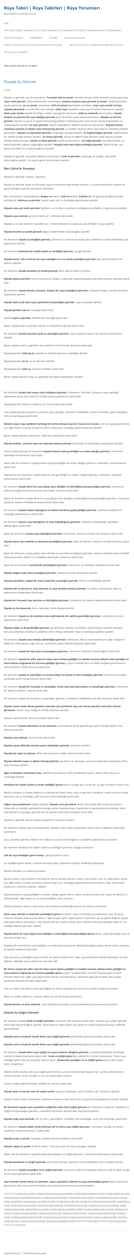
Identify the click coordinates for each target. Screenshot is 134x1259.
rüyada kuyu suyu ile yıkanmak (103, 1205)
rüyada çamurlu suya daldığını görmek (22, 1197)
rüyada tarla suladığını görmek (61, 1220)
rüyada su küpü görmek (80, 1217)
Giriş (6, 23)
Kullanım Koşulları (74, 37)
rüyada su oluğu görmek (105, 1217)
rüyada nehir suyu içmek (37, 1209)
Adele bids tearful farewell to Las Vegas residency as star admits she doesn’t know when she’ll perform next (62, 30)
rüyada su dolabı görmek (74, 1213)
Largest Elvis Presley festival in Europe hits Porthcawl (33, 45)
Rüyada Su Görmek (20, 81)
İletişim (53, 37)
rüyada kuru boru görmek (50, 1205)
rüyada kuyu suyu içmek (75, 1205)
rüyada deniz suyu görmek (81, 1197)
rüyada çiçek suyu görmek (54, 1197)
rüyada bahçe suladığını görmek (89, 1193)
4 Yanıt (7, 89)
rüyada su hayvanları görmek (101, 1213)
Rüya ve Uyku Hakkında (16, 52)
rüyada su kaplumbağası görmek (26, 1217)
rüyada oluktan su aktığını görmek (66, 1209)
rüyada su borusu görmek (25, 1213)
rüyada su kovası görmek (55, 1217)
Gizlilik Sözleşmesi (13, 37)
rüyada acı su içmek (25, 1193)
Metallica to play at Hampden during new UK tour (96, 45)
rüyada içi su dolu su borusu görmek (98, 1201)
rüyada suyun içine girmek (32, 1220)
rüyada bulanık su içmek (117, 1193)
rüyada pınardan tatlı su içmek (98, 1209)
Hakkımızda (36, 37)
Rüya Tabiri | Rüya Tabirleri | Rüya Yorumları (52, 8)
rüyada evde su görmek (67, 1201)
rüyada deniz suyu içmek (107, 1197)
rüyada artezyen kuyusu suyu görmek (54, 1193)
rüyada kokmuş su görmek (24, 1205)
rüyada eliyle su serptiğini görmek (39, 1201)
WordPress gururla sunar (35, 1253)
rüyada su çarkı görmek (50, 1213)
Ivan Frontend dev (117, 1220)
